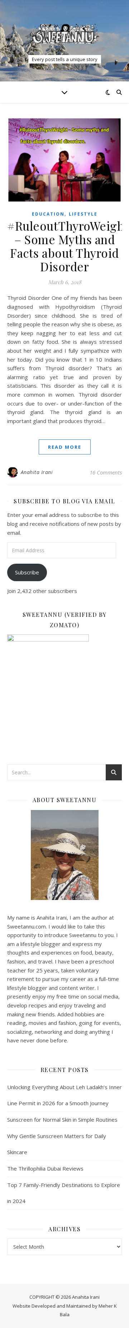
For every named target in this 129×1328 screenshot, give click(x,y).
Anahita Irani (37, 472)
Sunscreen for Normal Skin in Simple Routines (62, 1119)
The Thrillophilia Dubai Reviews (45, 1168)
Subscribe (27, 572)
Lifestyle (83, 214)
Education (48, 214)
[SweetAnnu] (64, 34)
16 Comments (106, 472)
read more (64, 447)
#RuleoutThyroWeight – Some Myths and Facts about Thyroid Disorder (68, 246)
